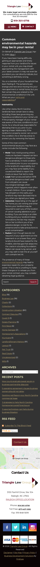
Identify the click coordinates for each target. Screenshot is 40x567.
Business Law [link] (8, 298)
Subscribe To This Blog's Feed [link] (18, 426)
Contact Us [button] (20, 442)
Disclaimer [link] (8, 553)
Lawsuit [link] (5, 346)
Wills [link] (4, 361)
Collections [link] (7, 306)
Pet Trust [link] (6, 349)
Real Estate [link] (7, 353)
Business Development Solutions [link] (19, 556)
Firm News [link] (6, 326)
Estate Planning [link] (9, 322)
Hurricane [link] (6, 338)
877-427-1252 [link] (25, 509)
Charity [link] (5, 302)
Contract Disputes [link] (10, 314)
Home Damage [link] (8, 330)
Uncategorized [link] (8, 357)
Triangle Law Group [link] (23, 52)
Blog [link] (12, 55)
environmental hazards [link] (12, 262)
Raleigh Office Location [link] (20, 499)
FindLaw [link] (20, 559)
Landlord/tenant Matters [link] (13, 342)
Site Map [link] (18, 553)
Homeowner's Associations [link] (13, 334)
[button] (12, 26)
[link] (20, 7)
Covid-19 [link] (5, 318)
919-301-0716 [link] (21, 20)
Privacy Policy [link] (29, 553)
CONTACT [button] (29, 27)
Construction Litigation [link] (12, 310)
